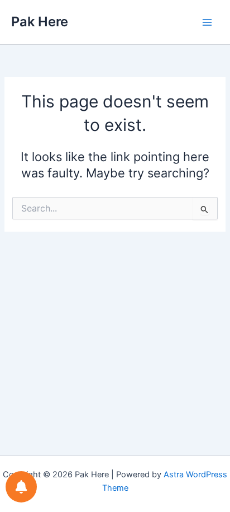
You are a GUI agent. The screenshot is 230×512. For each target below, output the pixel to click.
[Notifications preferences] (21, 486)
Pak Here (39, 21)
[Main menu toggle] (207, 22)
